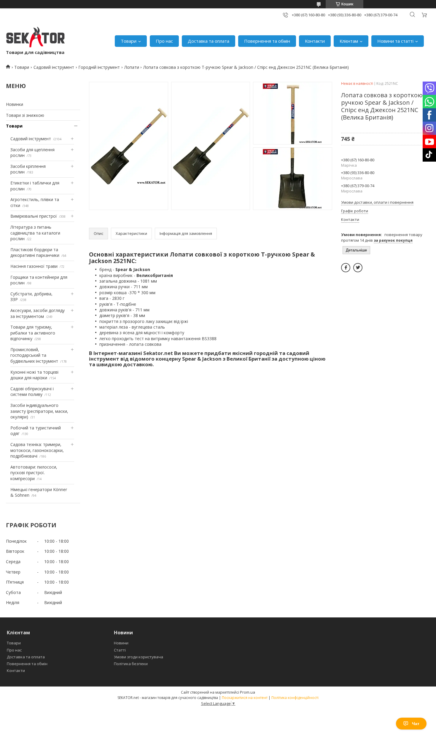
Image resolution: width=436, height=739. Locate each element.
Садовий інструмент (54, 67)
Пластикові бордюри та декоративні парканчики (34, 252)
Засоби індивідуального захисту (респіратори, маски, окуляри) (39, 411)
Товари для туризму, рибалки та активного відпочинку (32, 332)
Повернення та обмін (267, 41)
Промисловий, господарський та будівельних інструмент (34, 355)
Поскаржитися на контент (245, 697)
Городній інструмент (99, 67)
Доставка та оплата (208, 41)
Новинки (14, 104)
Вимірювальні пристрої (33, 216)
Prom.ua (247, 692)
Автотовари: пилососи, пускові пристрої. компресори (33, 472)
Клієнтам (349, 41)
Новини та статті (395, 41)
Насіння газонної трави (34, 266)
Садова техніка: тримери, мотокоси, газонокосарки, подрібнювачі (37, 450)
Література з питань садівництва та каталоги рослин (35, 232)
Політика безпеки (131, 663)
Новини (121, 643)
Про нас (164, 41)
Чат (415, 723)
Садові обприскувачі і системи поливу (32, 391)
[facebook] (345, 267)
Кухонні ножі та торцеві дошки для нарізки (34, 375)
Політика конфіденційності (295, 697)
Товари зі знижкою (25, 115)
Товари (128, 41)
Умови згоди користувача (138, 657)
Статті (120, 650)
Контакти (315, 41)
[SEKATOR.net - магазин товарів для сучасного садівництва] (35, 38)
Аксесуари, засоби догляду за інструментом (37, 313)
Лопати (131, 67)
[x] (357, 267)
